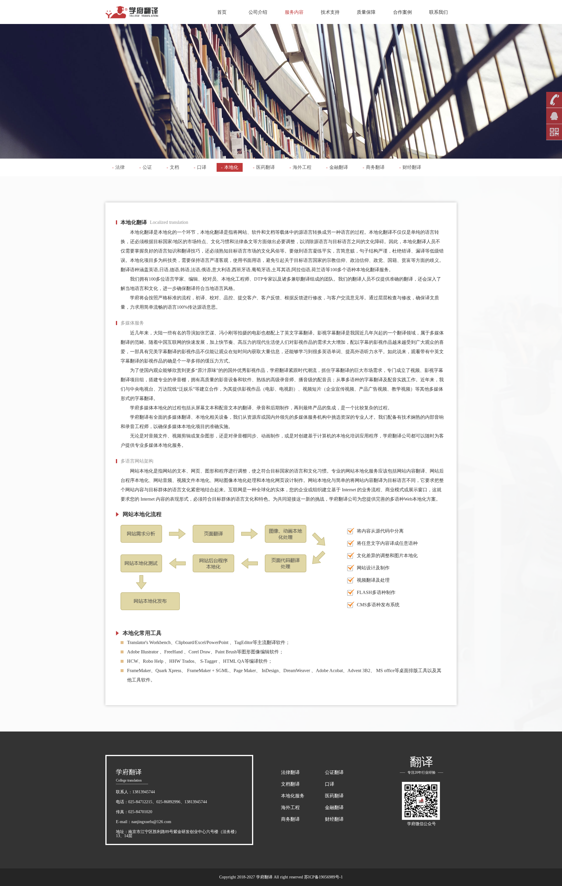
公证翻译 (334, 772)
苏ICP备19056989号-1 (323, 877)
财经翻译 (410, 167)
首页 (222, 12)
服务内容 (294, 12)
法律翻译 (290, 772)
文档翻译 (290, 784)
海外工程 (300, 167)
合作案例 (402, 12)
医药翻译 (264, 167)
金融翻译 (337, 167)
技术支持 (330, 12)
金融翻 (332, 807)
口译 (200, 167)
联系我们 (438, 12)
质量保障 (366, 12)
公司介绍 (258, 12)
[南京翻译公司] (131, 12)
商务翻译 (374, 167)
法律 (118, 167)
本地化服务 (292, 795)
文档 (173, 167)
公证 (145, 167)
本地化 (229, 167)
